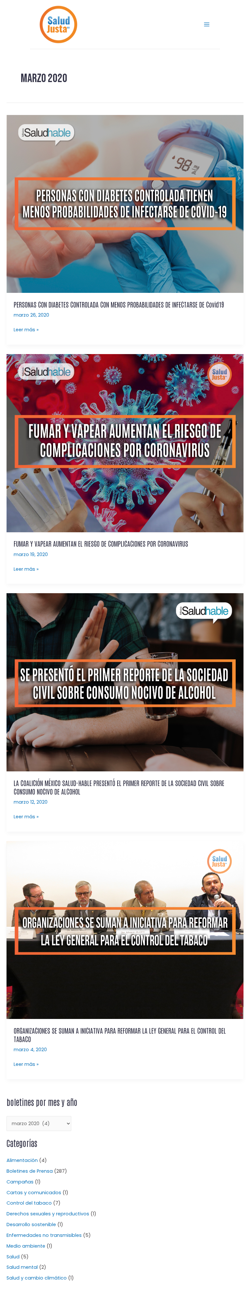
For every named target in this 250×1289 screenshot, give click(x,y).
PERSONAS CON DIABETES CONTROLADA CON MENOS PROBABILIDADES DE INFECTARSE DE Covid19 (119, 304)
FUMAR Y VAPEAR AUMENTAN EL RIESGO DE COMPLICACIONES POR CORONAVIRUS (101, 543)
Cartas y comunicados (34, 1192)
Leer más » (26, 329)
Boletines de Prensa (30, 1171)
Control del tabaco (29, 1203)
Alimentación (22, 1160)
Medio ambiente (26, 1246)
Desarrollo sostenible (31, 1224)
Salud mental (22, 1267)
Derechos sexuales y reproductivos (48, 1213)
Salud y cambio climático (37, 1278)
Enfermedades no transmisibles (44, 1235)
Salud (13, 1256)
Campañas (20, 1182)
